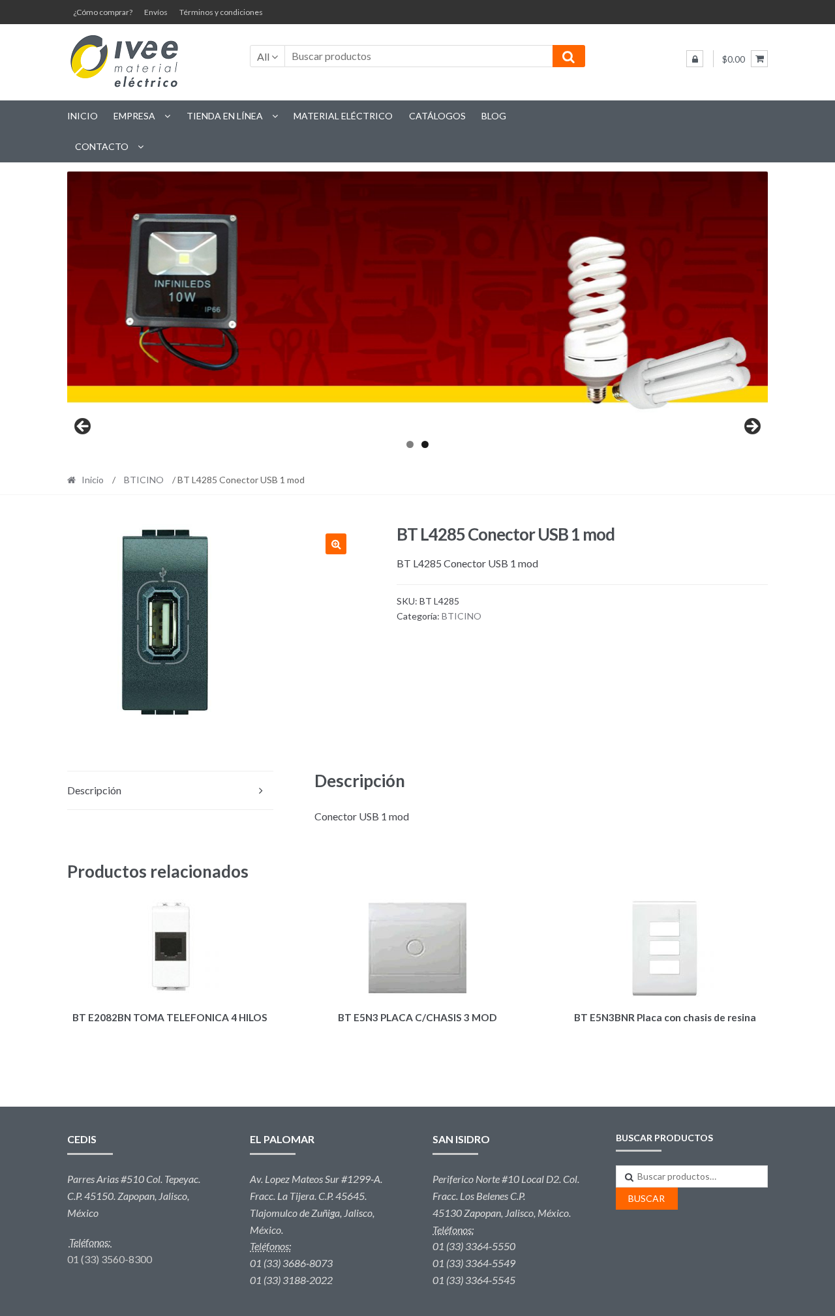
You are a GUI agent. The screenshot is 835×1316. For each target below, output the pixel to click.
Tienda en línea (225, 115)
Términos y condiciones (221, 12)
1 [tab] (410, 444)
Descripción (94, 790)
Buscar (646, 1198)
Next (751, 427)
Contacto (102, 146)
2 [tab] (425, 444)
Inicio (82, 115)
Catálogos (437, 115)
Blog (493, 115)
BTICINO (144, 479)
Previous (83, 427)
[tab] (170, 790)
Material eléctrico (343, 115)
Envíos (156, 12)
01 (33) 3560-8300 (109, 1259)
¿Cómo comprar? (102, 12)
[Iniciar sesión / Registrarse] (694, 58)
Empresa (134, 115)
